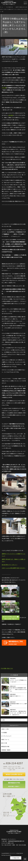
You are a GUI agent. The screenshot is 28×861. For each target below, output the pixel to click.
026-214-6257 (13, 763)
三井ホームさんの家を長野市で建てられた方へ (13, 568)
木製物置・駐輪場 (5, 750)
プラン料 (4, 87)
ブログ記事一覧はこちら (7, 668)
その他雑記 (4, 732)
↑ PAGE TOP (15, 858)
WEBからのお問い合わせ (14, 774)
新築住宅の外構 (5, 746)
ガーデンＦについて (6, 736)
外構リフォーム (5, 739)
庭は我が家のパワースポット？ (9, 564)
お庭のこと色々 (5, 729)
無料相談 (11, 115)
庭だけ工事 (4, 743)
